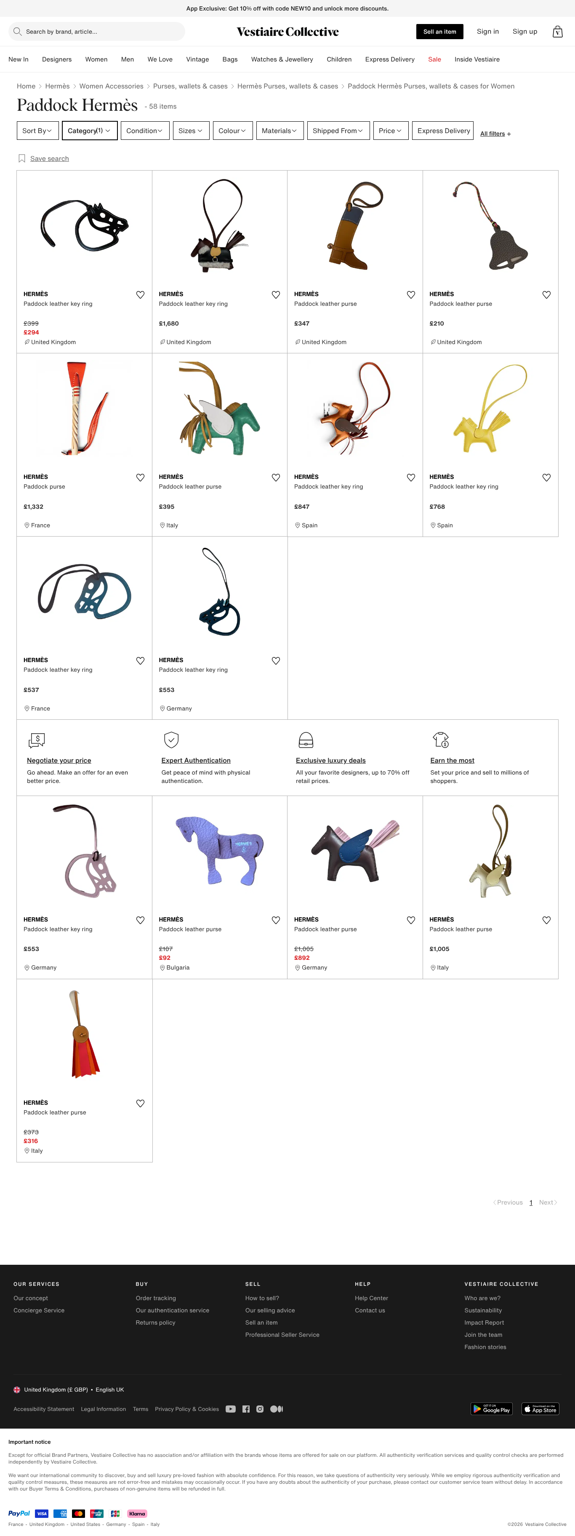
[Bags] (244, 59)
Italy (155, 1524)
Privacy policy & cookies (187, 1409)
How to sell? (262, 1298)
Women (96, 59)
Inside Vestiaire (477, 59)
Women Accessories (112, 86)
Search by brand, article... (61, 31)
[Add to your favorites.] (141, 295)
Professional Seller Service (282, 1334)
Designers (57, 59)
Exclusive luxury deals (331, 760)
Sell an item (439, 31)
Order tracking (156, 1298)
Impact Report (484, 1322)
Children (339, 59)
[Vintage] (216, 59)
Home (26, 86)
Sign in (488, 31)
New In (18, 59)
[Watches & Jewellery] (320, 59)
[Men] (140, 59)
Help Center (371, 1298)
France (16, 1524)
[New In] (35, 59)
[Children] (358, 59)
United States (86, 1524)
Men (127, 59)
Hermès (57, 86)
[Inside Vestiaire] (506, 59)
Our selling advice (270, 1310)
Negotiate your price (59, 760)
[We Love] (179, 59)
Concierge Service (38, 1310)
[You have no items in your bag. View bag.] (558, 31)
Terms (140, 1409)
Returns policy (155, 1322)
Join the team (484, 1334)
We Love (160, 59)
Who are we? (483, 1298)
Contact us (370, 1310)
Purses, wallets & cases (190, 86)
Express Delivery (390, 59)
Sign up (525, 31)
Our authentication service (172, 1310)
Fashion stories (485, 1347)
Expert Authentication (196, 760)
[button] (558, 31)
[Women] (114, 59)
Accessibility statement (43, 1409)
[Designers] (78, 59)
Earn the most (453, 760)
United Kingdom (47, 1524)
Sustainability (483, 1310)
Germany (116, 1524)
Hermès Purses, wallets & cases (287, 86)
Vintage (197, 59)
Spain (138, 1524)
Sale (434, 59)
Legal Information (103, 1409)
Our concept (30, 1298)
